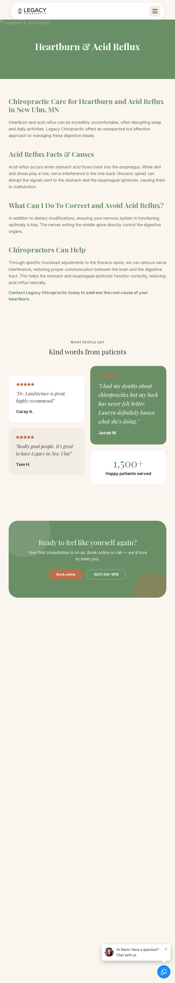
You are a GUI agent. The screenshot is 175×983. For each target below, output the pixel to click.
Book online (66, 574)
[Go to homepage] (32, 11)
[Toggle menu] (154, 11)
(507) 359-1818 (106, 574)
